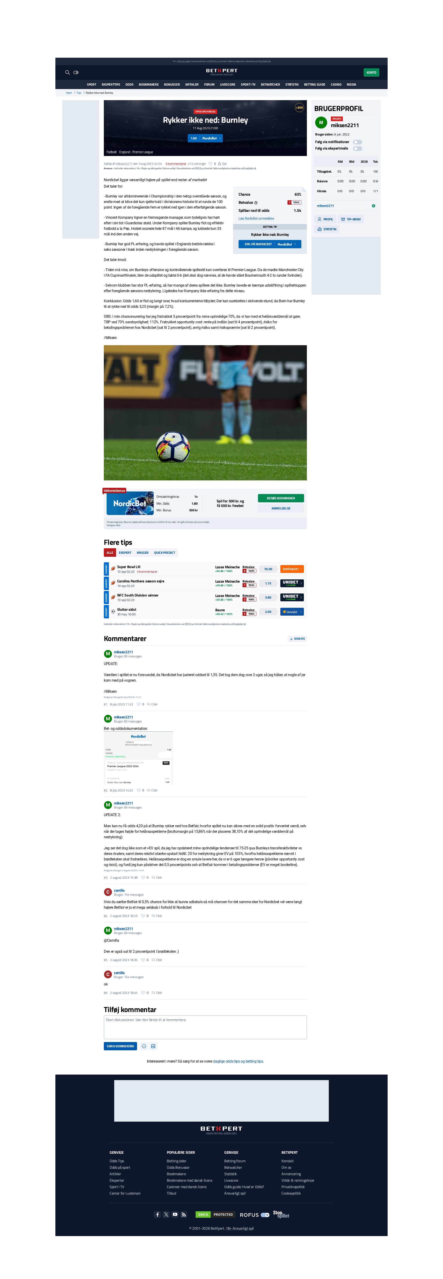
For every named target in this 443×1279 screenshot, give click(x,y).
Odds (129, 84)
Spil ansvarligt (184, 61)
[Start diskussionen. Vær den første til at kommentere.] (205, 1027)
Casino (336, 84)
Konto (371, 72)
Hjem (69, 93)
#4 (105, 916)
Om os (286, 1167)
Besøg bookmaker (281, 498)
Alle (110, 552)
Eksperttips (111, 84)
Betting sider (176, 1161)
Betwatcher (270, 84)
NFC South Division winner (138, 595)
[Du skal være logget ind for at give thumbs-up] (210, 163)
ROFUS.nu (213, 61)
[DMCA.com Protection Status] (215, 1214)
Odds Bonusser (178, 1167)
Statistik (291, 84)
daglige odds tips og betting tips (238, 1061)
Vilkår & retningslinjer (297, 1180)
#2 (105, 790)
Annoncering (291, 1174)
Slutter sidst (126, 609)
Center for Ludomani (125, 1193)
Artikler (192, 84)
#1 (105, 704)
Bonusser (172, 84)
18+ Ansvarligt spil (240, 1228)
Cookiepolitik (291, 1193)
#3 (105, 877)
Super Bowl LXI (129, 566)
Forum (209, 84)
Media (351, 84)
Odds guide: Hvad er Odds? (244, 1186)
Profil (328, 219)
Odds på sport (120, 1167)
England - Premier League (136, 152)
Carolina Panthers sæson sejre (140, 581)
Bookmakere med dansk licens (189, 1180)
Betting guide (314, 84)
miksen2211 (124, 163)
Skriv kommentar (120, 1046)
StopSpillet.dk (264, 61)
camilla (119, 890)
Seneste (299, 638)
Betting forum (234, 1161)
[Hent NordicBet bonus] (130, 503)
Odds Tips (117, 1161)
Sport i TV (248, 84)
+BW (299, 107)
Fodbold (112, 152)
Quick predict (164, 552)
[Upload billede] (153, 1046)
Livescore (227, 84)
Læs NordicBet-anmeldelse (256, 218)
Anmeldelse (281, 508)
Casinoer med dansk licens (186, 1186)
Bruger (143, 552)
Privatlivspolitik (293, 1186)
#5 (105, 960)
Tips (79, 93)
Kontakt (287, 1161)
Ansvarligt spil (234, 1193)
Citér (154, 704)
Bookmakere (149, 84)
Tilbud (171, 1193)
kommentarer (176, 164)
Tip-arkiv (353, 219)
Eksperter (117, 1180)
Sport (91, 84)
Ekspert (125, 552)
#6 (105, 993)
